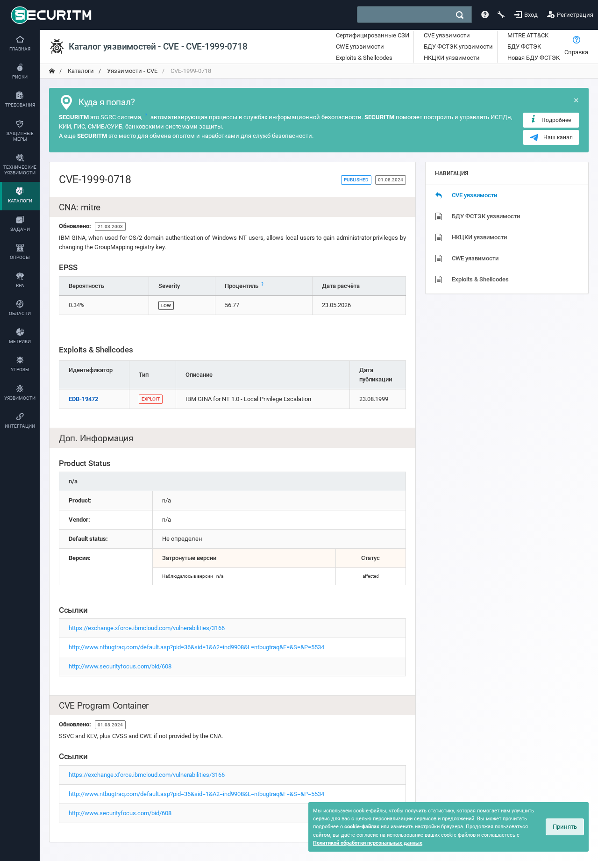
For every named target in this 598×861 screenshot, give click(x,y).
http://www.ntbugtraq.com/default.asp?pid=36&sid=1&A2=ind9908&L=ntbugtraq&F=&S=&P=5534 (196, 647)
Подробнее (556, 120)
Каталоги (80, 70)
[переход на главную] (52, 71)
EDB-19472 (83, 398)
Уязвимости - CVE (131, 70)
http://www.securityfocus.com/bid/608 (120, 666)
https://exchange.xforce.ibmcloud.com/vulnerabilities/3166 (147, 627)
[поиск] (459, 15)
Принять (565, 826)
